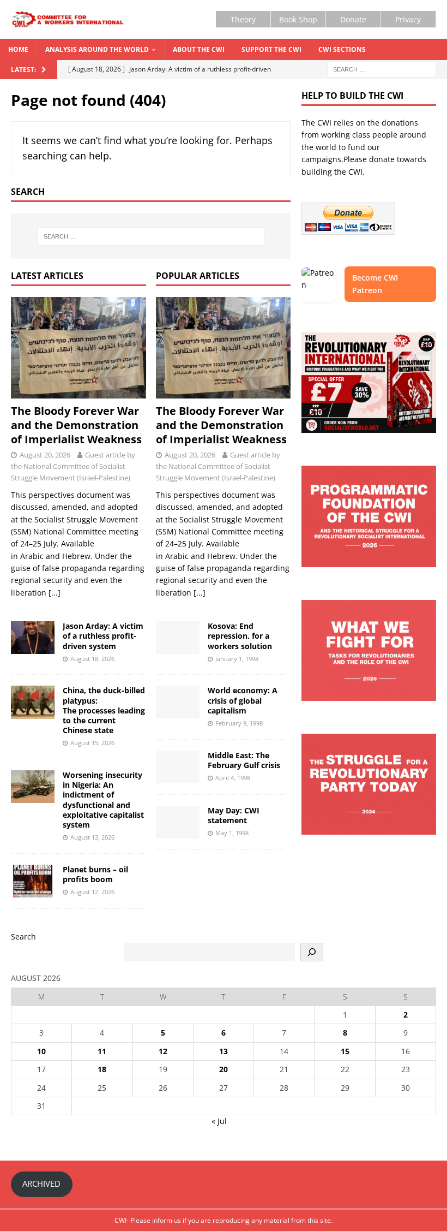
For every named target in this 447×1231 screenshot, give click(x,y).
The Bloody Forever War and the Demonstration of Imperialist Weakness (76, 425)
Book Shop (298, 19)
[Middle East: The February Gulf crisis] (178, 767)
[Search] (311, 952)
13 (223, 1051)
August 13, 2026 (92, 837)
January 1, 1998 (236, 659)
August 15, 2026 (92, 743)
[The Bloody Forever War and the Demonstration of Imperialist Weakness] (78, 348)
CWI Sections (342, 49)
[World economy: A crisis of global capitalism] (178, 702)
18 (102, 1069)
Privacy (408, 19)
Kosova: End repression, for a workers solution (240, 636)
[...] (55, 592)
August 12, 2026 (92, 892)
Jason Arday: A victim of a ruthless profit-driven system (103, 636)
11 (102, 1051)
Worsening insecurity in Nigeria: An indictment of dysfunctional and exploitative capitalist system (103, 800)
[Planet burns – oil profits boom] (33, 881)
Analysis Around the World (97, 49)
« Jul (219, 1121)
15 (345, 1051)
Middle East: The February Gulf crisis (244, 760)
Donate (353, 19)
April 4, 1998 (232, 778)
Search (23, 936)
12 (163, 1051)
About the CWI (199, 49)
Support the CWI (271, 49)
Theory (243, 19)
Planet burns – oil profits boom (95, 874)
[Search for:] (381, 69)
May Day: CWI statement (233, 815)
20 (223, 1069)
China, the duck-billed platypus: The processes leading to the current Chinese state (104, 710)
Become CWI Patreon (375, 283)
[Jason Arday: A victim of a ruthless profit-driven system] (33, 637)
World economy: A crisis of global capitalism (242, 700)
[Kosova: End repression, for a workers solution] (178, 637)
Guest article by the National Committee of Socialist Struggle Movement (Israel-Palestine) (73, 466)
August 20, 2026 (45, 455)
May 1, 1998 (232, 833)
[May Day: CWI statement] (178, 822)
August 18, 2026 (92, 659)
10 (41, 1051)
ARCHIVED (41, 1183)
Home (18, 49)
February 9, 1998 (239, 723)
